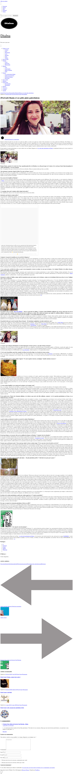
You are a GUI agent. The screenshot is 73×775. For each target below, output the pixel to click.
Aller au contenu (3, 1)
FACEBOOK (66, 536)
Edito (6, 71)
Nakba (2, 180)
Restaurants (7, 85)
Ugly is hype (5, 79)
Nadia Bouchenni (8, 139)
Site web (2, 757)
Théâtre (6, 58)
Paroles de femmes (9, 77)
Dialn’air (4, 81)
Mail (4, 9)
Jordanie (11, 564)
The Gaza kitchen (18, 311)
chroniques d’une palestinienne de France (18, 411)
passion (25, 564)
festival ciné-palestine (61, 423)
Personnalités (7, 83)
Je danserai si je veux (39, 438)
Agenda (4, 90)
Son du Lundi (5, 59)
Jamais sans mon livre (9, 75)
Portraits (4, 60)
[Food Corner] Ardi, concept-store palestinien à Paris (12, 707)
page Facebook (26, 349)
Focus (6, 62)
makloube (15, 564)
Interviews (7, 63)
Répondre (5, 731)
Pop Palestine (33, 325)
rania (40, 564)
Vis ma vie (5, 87)
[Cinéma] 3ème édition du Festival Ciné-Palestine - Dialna (15, 724)
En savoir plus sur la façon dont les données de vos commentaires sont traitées (38, 767)
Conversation (7, 68)
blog (1, 564)
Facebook (5, 10)
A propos (5, 89)
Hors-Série (7, 78)
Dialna (5, 35)
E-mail (2, 755)
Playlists (4, 86)
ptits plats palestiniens (34, 564)
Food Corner (5, 82)
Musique (7, 55)
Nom (1, 752)
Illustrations (7, 52)
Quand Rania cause (57, 410)
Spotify (4, 7)
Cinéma (6, 49)
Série (6, 56)
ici (41, 295)
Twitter (4, 11)
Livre (6, 54)
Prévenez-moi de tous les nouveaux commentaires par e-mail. (14, 760)
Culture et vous (6, 48)
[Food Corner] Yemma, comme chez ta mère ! (10, 677)
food (9, 564)
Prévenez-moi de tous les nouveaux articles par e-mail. (13, 762)
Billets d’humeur (8, 70)
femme (6, 564)
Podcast (4, 73)
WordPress (37, 770)
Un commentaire (15, 139)
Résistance (43, 564)
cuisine (3, 564)
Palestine (19, 564)
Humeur (4, 66)
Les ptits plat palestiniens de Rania (26, 536)
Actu (6, 67)
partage (22, 564)
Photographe (7, 64)
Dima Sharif (43, 323)
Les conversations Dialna (10, 74)
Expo (6, 51)
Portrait (28, 564)
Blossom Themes (25, 770)
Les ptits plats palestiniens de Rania (45, 148)
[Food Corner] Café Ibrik (6, 692)
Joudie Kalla (60, 322)
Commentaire (3, 749)
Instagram (5, 6)
